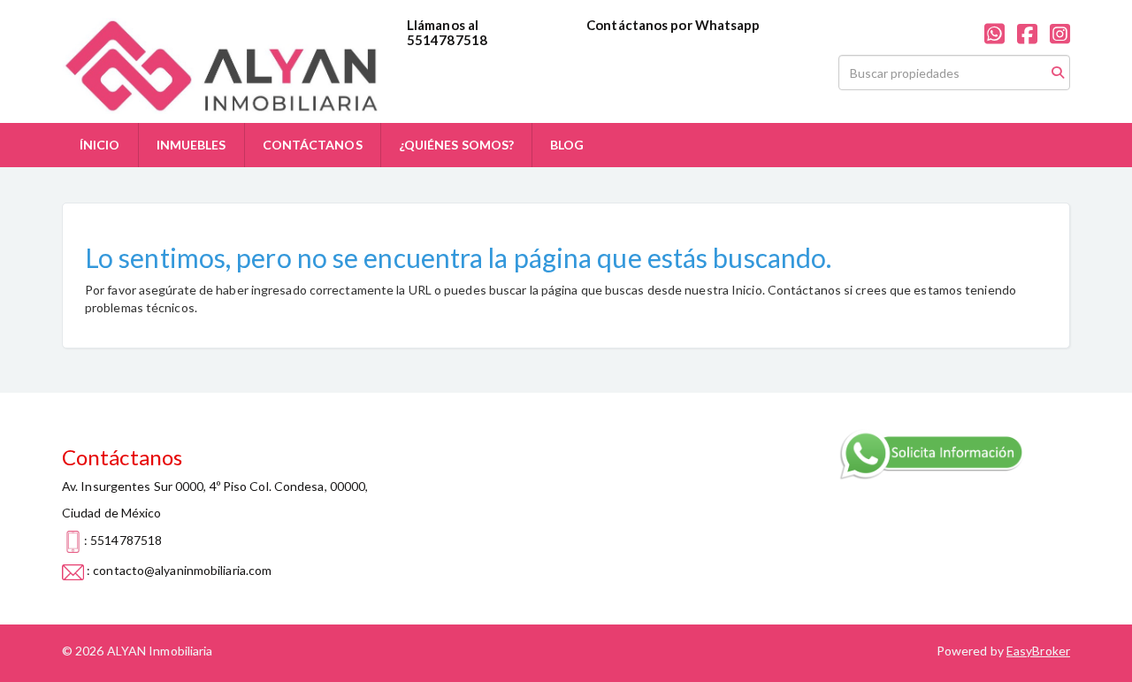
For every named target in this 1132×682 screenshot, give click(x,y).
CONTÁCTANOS (313, 144)
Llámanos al (442, 25)
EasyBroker (1038, 650)
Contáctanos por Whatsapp (673, 25)
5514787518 (447, 40)
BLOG (567, 144)
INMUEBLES (191, 144)
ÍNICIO (100, 144)
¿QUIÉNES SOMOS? (457, 144)
